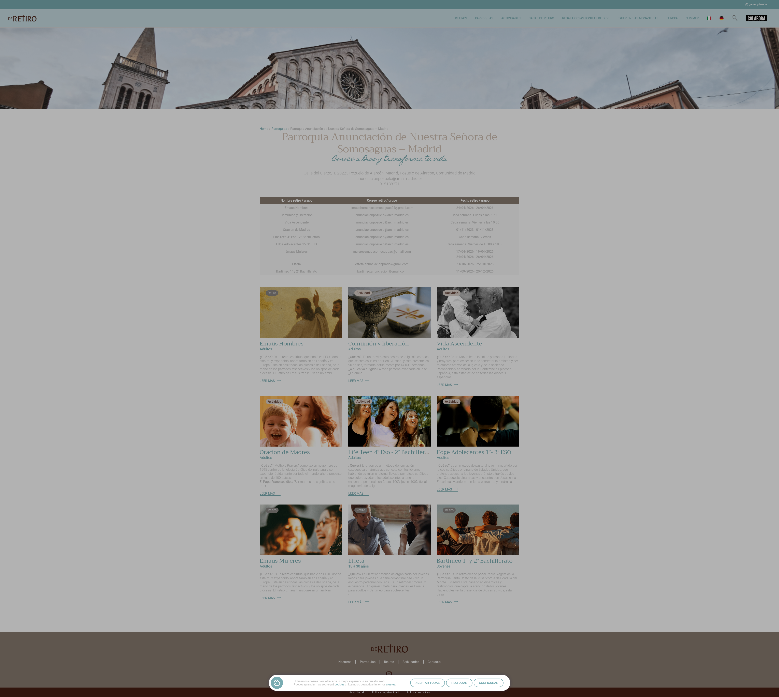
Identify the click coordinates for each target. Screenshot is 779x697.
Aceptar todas (427, 682)
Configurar (488, 682)
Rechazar (459, 682)
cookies (339, 684)
